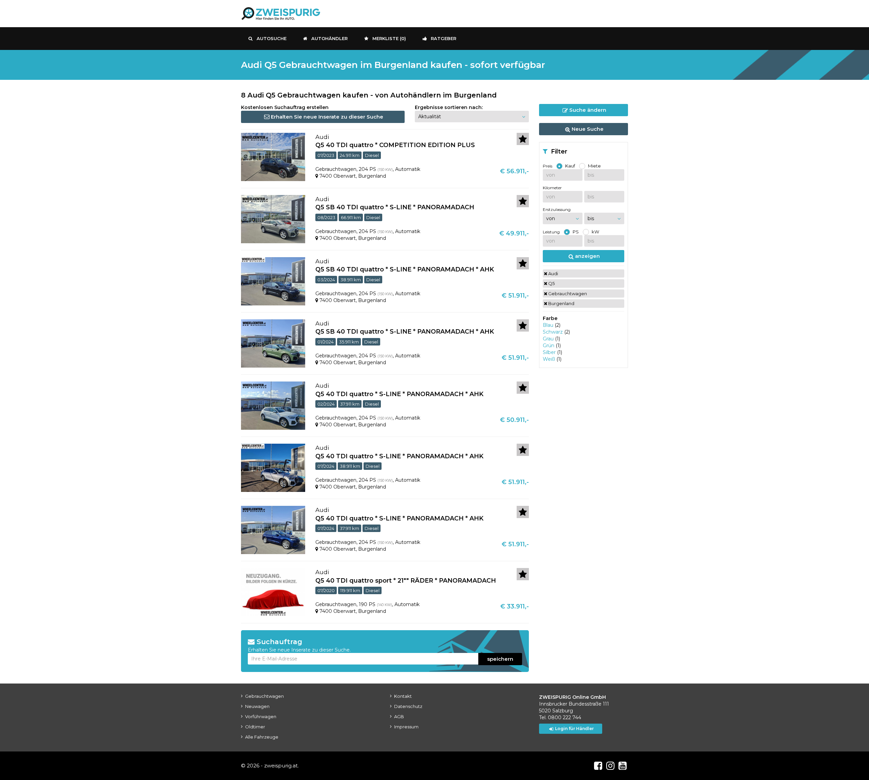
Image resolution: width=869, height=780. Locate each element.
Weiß (549, 359)
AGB (399, 716)
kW (595, 231)
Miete (594, 166)
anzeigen (587, 256)
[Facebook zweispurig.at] (598, 765)
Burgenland (560, 303)
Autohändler (329, 38)
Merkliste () (389, 38)
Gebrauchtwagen (567, 293)
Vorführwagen (260, 716)
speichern (500, 659)
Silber (549, 352)
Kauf (570, 166)
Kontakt (403, 696)
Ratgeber (443, 38)
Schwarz (553, 332)
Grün (548, 345)
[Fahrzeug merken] (523, 139)
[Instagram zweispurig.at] (610, 765)
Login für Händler (574, 728)
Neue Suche (587, 129)
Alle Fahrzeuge (261, 737)
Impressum (406, 726)
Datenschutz (408, 706)
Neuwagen (257, 706)
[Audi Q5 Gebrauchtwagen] (273, 157)
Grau (548, 339)
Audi (552, 273)
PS (576, 231)
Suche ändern (587, 110)
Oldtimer (255, 726)
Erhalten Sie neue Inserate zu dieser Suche (326, 116)
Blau (548, 325)
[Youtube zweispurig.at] (622, 765)
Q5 (551, 283)
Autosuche (271, 38)
